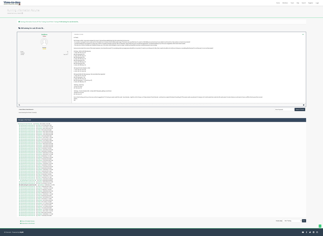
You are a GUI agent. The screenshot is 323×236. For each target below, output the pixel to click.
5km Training (54, 22)
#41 (303, 34)
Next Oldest (23, 109)
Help (298, 3)
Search (304, 3)
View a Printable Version (28, 221)
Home (278, 3)
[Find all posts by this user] (19, 105)
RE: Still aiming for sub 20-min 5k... (27, 125)
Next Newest (29, 109)
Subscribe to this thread (28, 223)
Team (292, 3)
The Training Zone (44, 22)
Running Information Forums (29, 22)
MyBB (21, 232)
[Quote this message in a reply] (303, 105)
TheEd (39, 125)
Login (317, 3)
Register (310, 3)
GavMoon (44, 34)
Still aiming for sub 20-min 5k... (25, 123)
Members (285, 3)
